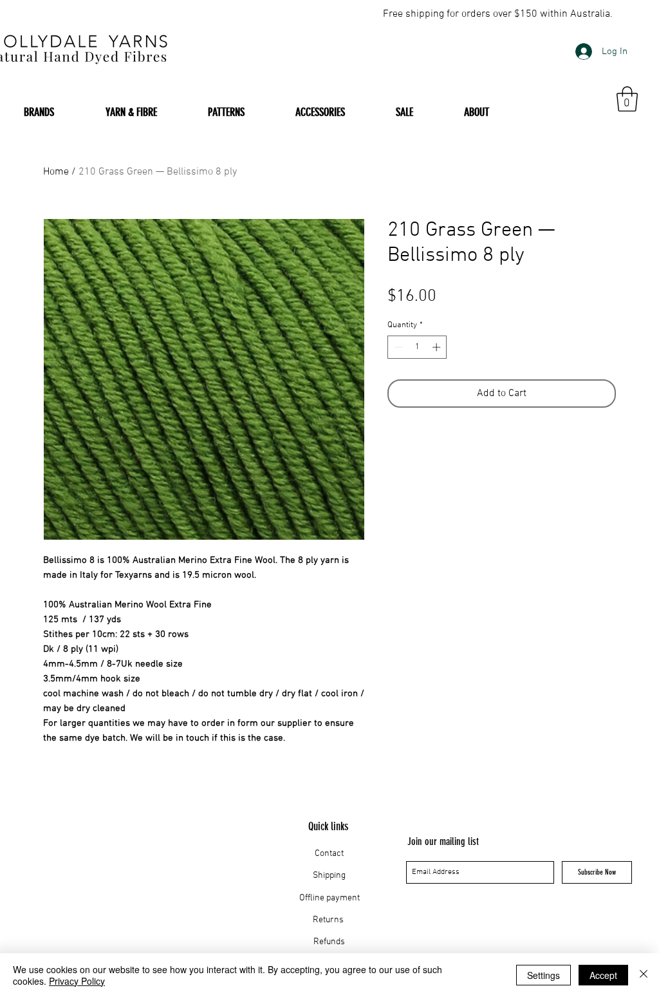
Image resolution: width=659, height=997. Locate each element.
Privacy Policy (77, 980)
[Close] (643, 975)
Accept (603, 975)
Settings (543, 975)
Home (56, 172)
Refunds (329, 941)
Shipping (329, 875)
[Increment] (437, 347)
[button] (627, 98)
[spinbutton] (417, 347)
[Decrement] (397, 347)
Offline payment (329, 898)
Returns (329, 920)
